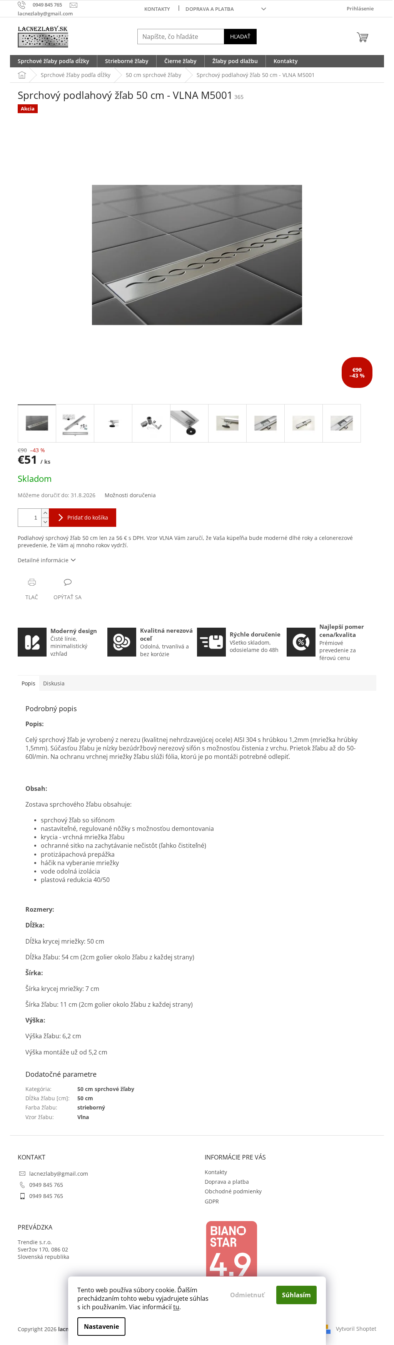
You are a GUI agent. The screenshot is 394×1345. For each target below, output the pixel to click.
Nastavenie (101, 1326)
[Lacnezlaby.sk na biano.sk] (231, 1257)
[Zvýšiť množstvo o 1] (45, 513)
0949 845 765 (46, 1184)
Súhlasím (296, 1295)
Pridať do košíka (87, 517)
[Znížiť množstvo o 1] (45, 522)
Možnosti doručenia (130, 495)
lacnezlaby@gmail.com (58, 1173)
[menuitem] (53, 61)
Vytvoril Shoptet (356, 1328)
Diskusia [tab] (54, 683)
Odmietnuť (247, 1295)
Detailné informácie (43, 560)
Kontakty (157, 8)
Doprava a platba (209, 8)
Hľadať (240, 36)
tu (176, 1307)
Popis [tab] (28, 683)
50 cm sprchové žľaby (105, 1089)
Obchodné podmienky (233, 1191)
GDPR (212, 1201)
